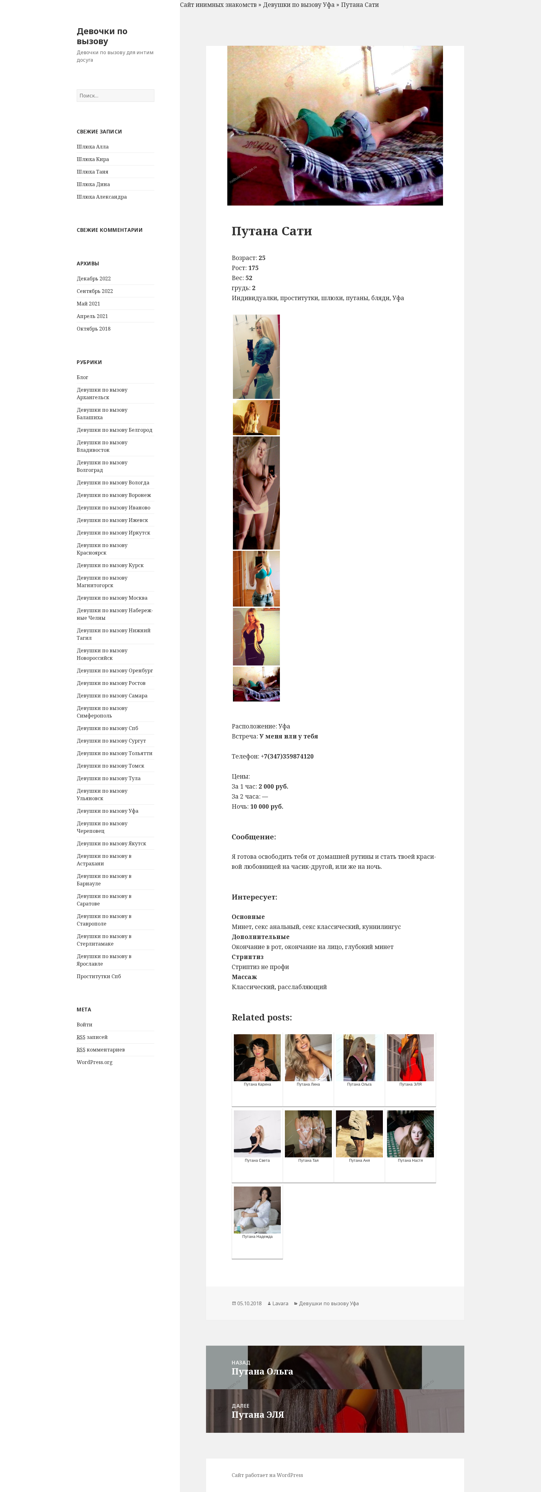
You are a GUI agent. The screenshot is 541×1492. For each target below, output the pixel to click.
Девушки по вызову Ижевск (112, 520)
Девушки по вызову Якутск (111, 843)
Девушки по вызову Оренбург (115, 670)
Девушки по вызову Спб (107, 728)
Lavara (280, 1303)
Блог (82, 377)
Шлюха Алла (93, 146)
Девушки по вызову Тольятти (114, 753)
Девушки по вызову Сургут (111, 740)
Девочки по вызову (102, 36)
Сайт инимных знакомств (218, 5)
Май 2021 (88, 303)
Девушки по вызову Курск (110, 565)
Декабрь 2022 (94, 278)
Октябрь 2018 (94, 328)
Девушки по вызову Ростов (111, 683)
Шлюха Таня (92, 171)
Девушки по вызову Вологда (113, 482)
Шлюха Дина (93, 184)
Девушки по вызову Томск (110, 765)
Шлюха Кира (93, 159)
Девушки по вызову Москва (112, 597)
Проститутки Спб (99, 976)
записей (92, 1037)
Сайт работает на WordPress (267, 1475)
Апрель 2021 (92, 316)
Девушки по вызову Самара (112, 695)
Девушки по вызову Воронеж (114, 495)
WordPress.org (95, 1062)
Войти (84, 1024)
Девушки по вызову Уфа (107, 810)
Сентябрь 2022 (95, 291)
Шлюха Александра (102, 196)
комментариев (101, 1049)
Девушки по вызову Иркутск (113, 532)
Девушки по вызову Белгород (114, 429)
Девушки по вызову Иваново (113, 507)
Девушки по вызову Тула (109, 778)
